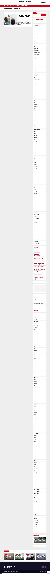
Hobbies (35, 100)
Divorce (35, 352)
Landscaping (35, 404)
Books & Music (36, 327)
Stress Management (36, 493)
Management (35, 127)
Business (35, 40)
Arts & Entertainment (36, 29)
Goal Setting (35, 381)
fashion (43, 261)
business (35, 258)
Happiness (35, 383)
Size (42, 272)
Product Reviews (36, 166)
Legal (34, 408)
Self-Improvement (36, 185)
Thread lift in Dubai (36, 277)
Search (34, 12)
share (40, 272)
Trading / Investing (36, 218)
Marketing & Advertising (37, 129)
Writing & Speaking (36, 243)
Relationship (35, 462)
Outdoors (35, 437)
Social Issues (35, 193)
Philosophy (35, 156)
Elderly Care (35, 71)
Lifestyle (35, 410)
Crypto (34, 56)
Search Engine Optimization (37, 183)
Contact (26, 5)
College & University (36, 50)
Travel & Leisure (36, 222)
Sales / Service (36, 468)
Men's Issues (35, 135)
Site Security (35, 191)
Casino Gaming (36, 48)
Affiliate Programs (36, 25)
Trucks (34, 516)
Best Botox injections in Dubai (37, 252)
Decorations (35, 350)
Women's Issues (36, 241)
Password (35, 299)
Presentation (35, 164)
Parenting (35, 439)
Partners (43, 571)
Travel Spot (35, 224)
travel (40, 277)
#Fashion (35, 247)
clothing (42, 258)
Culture (35, 346)
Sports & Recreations (36, 489)
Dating (34, 348)
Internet (35, 112)
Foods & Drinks (36, 377)
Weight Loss (35, 239)
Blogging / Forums (36, 325)
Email (34, 73)
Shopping (35, 189)
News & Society (36, 433)
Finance (35, 85)
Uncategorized (36, 518)
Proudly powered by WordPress (7, 571)
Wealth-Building (36, 522)
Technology (35, 212)
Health (14, 5)
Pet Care (35, 152)
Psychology (35, 168)
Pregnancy (35, 162)
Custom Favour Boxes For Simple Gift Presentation (8, 556)
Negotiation (35, 139)
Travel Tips (35, 514)
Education (35, 69)
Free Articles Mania (25, 1)
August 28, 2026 (8, 557)
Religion (35, 464)
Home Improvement (36, 106)
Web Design (35, 524)
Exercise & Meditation (36, 79)
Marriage (35, 131)
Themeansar (16, 571)
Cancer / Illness (36, 42)
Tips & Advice (35, 216)
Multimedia (35, 137)
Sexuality (35, 187)
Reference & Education (37, 460)
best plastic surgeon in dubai (37, 255)
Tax (34, 208)
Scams (34, 181)
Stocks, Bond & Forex (36, 491)
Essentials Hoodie (39, 261)
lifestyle (38, 266)
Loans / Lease (35, 412)
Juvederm (35, 266)
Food (34, 375)
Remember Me (36, 308)
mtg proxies (42, 266)
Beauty (35, 323)
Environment (35, 75)
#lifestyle (38, 247)
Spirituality (35, 197)
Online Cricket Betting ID (36, 269)
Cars (34, 46)
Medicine (35, 133)
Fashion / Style (36, 83)
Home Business (36, 104)
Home (8, 5)
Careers (35, 44)
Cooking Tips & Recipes (37, 54)
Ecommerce (35, 356)
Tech (11, 5)
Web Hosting (35, 237)
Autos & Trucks (36, 321)
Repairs (35, 466)
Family (34, 81)
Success (35, 495)
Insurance (35, 110)
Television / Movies (36, 214)
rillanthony (35, 541)
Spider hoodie (39, 274)
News (34, 431)
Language (35, 406)
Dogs (34, 354)
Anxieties (35, 27)
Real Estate (35, 458)
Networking (35, 141)
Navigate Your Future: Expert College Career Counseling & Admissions (24, 16)
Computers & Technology (37, 52)
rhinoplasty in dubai (36, 272)
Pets (34, 154)
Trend (42, 277)
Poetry (34, 158)
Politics (35, 160)
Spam (34, 195)
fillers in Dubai (39, 263)
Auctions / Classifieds (36, 319)
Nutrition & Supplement (37, 435)
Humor (34, 108)
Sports (22, 5)
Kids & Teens (35, 402)
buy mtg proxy (38, 258)
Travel (18, 5)
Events (34, 77)
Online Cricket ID (42, 269)
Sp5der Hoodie (35, 274)
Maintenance (35, 125)
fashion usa (35, 263)
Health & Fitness (36, 98)
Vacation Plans (36, 520)
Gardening (35, 379)
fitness (43, 263)
